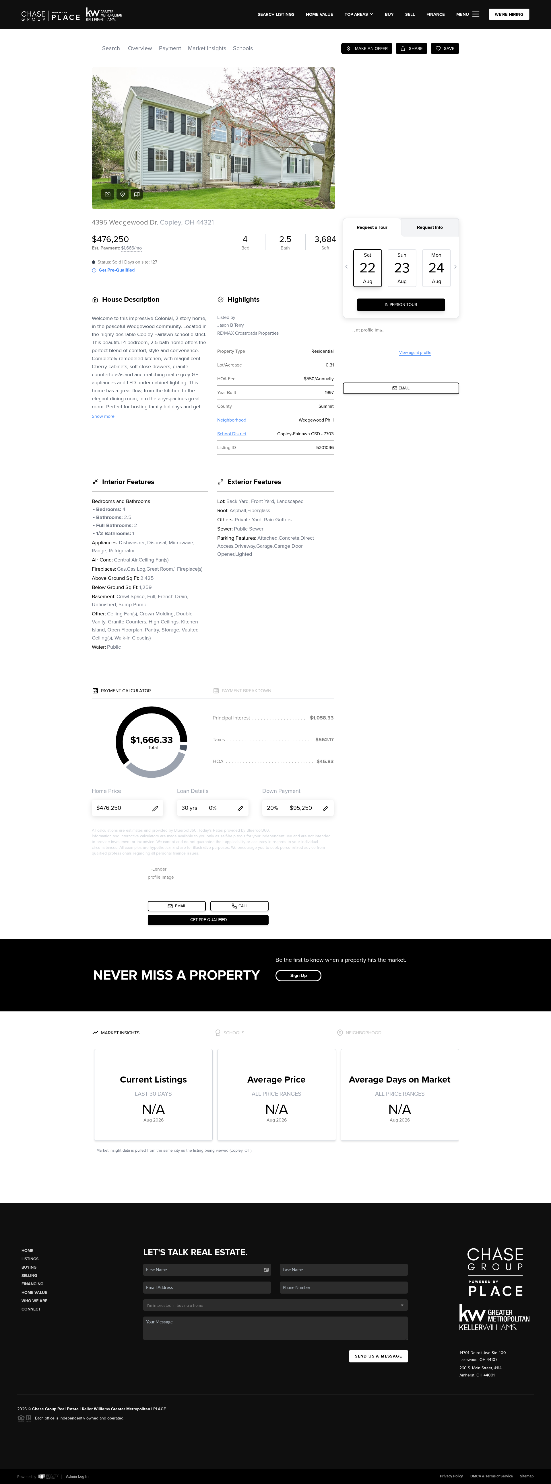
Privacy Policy (451, 1476)
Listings (30, 1259)
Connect (31, 1309)
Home (27, 1250)
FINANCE (435, 14)
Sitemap (527, 1476)
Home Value (319, 14)
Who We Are (34, 1300)
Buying (29, 1267)
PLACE (159, 1409)
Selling (29, 1275)
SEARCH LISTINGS (276, 14)
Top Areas (356, 14)
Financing (32, 1284)
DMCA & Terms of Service (491, 1476)
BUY (389, 14)
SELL (410, 14)
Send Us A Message (378, 1356)
